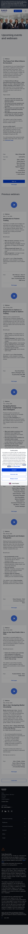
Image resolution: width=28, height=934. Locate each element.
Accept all (14, 469)
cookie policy (11, 466)
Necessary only (14, 474)
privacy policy (21, 466)
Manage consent (14, 478)
